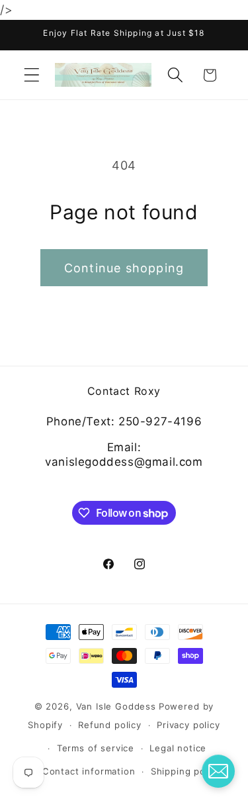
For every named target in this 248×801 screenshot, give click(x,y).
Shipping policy (186, 771)
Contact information (89, 771)
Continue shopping (124, 268)
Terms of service (95, 748)
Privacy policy (188, 725)
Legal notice (177, 748)
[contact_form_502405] (218, 771)
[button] (32, 75)
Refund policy (110, 725)
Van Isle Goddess (116, 706)
